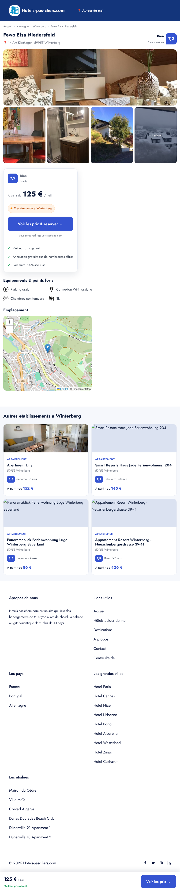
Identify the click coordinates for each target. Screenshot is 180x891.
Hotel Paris (102, 686)
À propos (101, 639)
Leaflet (64, 389)
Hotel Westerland (107, 743)
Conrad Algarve (21, 809)
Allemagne (17, 705)
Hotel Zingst (103, 752)
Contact (100, 648)
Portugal (15, 696)
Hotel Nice (102, 705)
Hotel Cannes (104, 696)
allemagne (22, 26)
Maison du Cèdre (22, 790)
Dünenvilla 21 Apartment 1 (30, 827)
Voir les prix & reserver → (40, 224)
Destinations (103, 630)
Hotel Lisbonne (105, 714)
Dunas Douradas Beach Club (31, 818)
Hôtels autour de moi (110, 620)
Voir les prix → (158, 881)
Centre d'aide (104, 658)
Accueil (7, 26)
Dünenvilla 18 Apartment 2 (30, 837)
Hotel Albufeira (106, 733)
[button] (48, 348)
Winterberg (39, 26)
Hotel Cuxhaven (106, 761)
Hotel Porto (103, 724)
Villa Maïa (17, 799)
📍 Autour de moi (90, 10)
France (14, 686)
